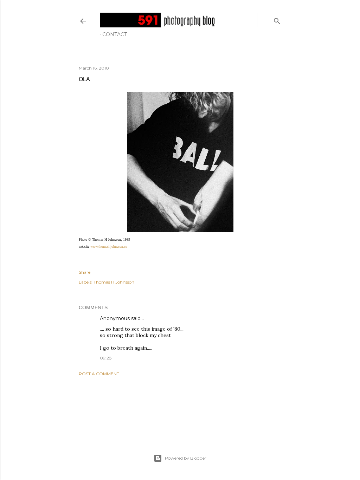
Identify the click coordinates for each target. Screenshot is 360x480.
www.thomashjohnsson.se (108, 246)
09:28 (106, 358)
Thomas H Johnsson (114, 282)
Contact (114, 34)
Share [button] (84, 272)
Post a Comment (99, 373)
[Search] (277, 19)
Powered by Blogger (185, 458)
